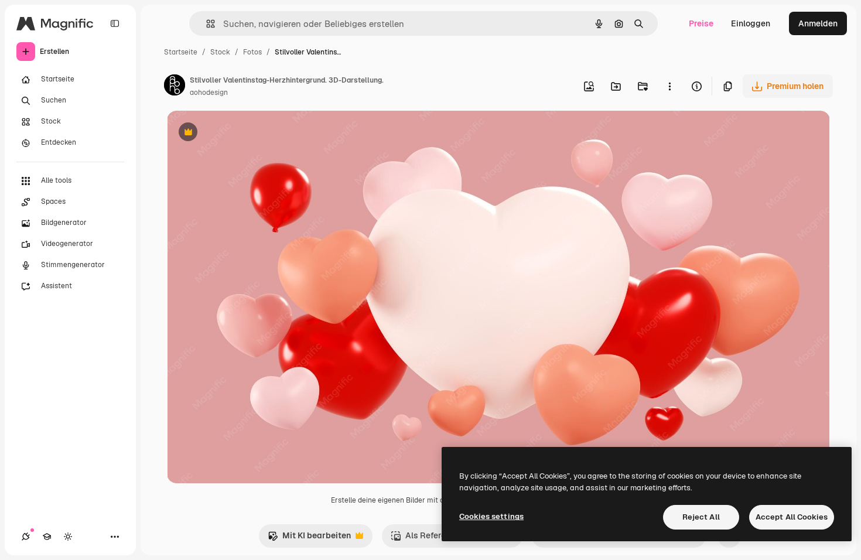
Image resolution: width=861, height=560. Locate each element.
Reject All (701, 517)
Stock (220, 52)
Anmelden (818, 23)
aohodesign (209, 92)
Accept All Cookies (792, 517)
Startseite (180, 52)
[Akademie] (46, 536)
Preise (701, 23)
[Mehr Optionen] (669, 86)
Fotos (252, 52)
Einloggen (750, 23)
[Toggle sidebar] (114, 23)
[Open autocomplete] (206, 23)
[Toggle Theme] (68, 536)
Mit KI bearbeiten (309, 538)
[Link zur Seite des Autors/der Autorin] (174, 86)
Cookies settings (491, 516)
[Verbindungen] (25, 536)
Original (242, 133)
